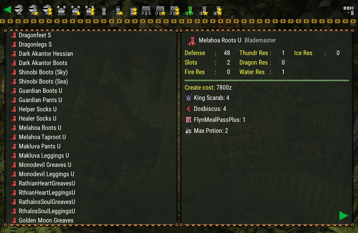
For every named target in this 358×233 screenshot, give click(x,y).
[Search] (348, 9)
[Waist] (147, 9)
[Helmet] (20, 9)
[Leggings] (189, 9)
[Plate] (62, 9)
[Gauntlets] (104, 9)
